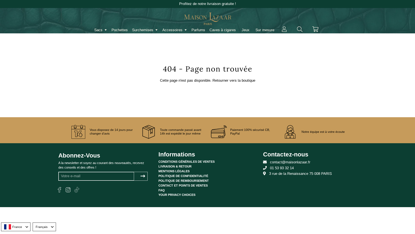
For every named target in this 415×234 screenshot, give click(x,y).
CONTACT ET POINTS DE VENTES (183, 185)
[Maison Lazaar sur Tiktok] (76, 190)
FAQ (161, 190)
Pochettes (120, 30)
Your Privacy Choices (176, 195)
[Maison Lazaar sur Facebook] (59, 190)
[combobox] (15, 227)
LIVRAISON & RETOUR (175, 166)
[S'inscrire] (142, 176)
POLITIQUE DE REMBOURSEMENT (183, 180)
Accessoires (173, 30)
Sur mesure (264, 30)
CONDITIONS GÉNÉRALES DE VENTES (186, 161)
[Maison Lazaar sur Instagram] (68, 190)
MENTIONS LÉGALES (174, 171)
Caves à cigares (222, 30)
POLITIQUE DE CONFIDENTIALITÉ (183, 176)
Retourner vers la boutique (233, 80)
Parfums (198, 30)
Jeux (245, 30)
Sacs (99, 30)
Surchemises (143, 30)
